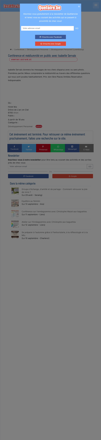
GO (76, 28)
